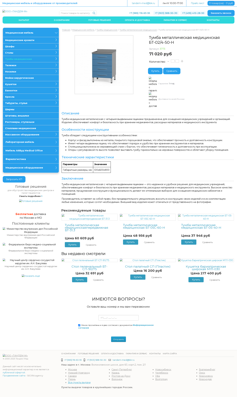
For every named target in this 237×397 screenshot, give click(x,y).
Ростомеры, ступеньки (19, 122)
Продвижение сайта (14, 375)
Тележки (10, 65)
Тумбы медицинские (18, 59)
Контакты (213, 20)
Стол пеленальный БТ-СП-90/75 (89, 267)
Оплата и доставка (137, 20)
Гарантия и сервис (136, 353)
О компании (61, 20)
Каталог (24, 20)
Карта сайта (170, 353)
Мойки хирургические (19, 77)
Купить (155, 71)
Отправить (118, 339)
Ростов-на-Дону (121, 376)
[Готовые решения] (30, 200)
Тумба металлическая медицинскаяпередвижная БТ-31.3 (86, 228)
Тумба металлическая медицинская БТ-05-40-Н (201, 226)
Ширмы (9, 109)
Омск (202, 372)
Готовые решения (99, 20)
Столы (9, 52)
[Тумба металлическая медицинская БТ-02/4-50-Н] (104, 64)
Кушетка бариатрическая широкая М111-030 (206, 267)
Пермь (72, 379)
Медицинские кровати (19, 40)
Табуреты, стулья (16, 103)
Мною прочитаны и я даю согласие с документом (116, 326)
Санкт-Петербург (122, 369)
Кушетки (10, 84)
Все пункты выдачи (79, 382)
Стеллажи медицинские (20, 128)
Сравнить (171, 71)
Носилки (10, 71)
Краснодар (205, 379)
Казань (115, 372)
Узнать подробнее (30, 196)
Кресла (9, 96)
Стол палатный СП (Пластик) (147, 266)
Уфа (157, 376)
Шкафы (9, 46)
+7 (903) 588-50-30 (166, 13)
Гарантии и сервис (175, 20)
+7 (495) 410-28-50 (193, 13)
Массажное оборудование (22, 134)
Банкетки (11, 90)
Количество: (157, 61)
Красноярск (206, 376)
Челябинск (161, 372)
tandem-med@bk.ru (143, 3)
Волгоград (161, 379)
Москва (72, 369)
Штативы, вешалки (17, 115)
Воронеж (117, 379)
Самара (72, 376)
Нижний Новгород (79, 372)
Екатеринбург (207, 369)
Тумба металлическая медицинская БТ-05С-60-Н (144, 226)
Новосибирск (163, 369)
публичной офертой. (14, 372)
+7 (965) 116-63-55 (139, 13)
